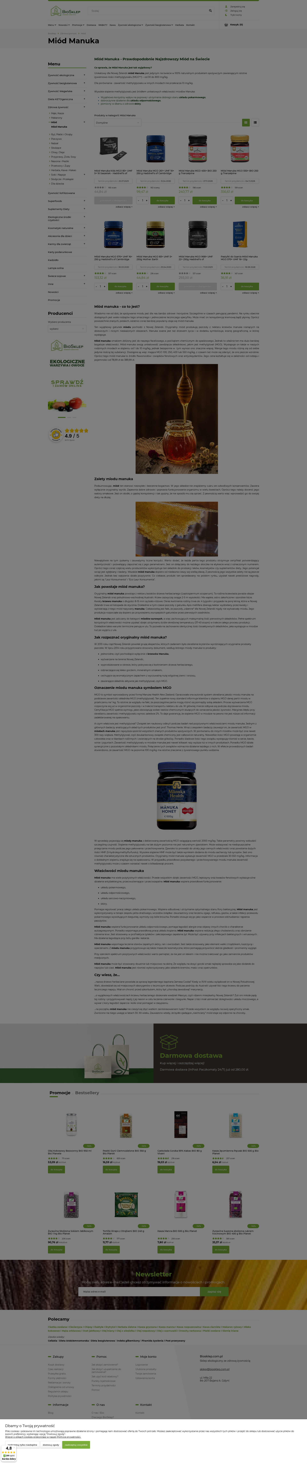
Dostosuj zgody (51, 1445)
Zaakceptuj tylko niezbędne (22, 1445)
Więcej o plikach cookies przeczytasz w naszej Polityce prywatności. (43, 1437)
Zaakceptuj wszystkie (76, 1445)
